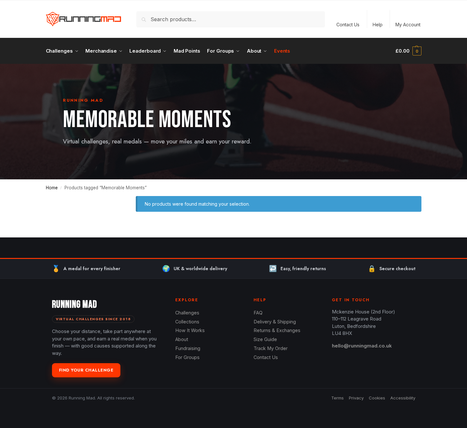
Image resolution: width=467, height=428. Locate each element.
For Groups (187, 357)
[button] (408, 51)
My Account (407, 24)
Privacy (356, 397)
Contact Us (347, 24)
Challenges (187, 312)
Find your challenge (86, 370)
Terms (337, 397)
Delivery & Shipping (275, 321)
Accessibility (402, 397)
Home (52, 187)
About (181, 339)
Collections (187, 321)
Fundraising (187, 348)
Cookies (377, 397)
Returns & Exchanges (277, 330)
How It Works (190, 330)
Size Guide (265, 339)
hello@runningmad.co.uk (362, 346)
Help (378, 24)
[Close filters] (111, 199)
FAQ (258, 312)
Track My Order (271, 348)
